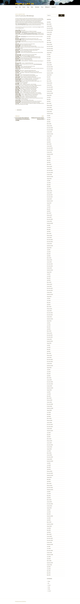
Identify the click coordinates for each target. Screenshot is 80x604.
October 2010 (49, 363)
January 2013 (49, 310)
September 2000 (50, 524)
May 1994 (48, 572)
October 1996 (49, 564)
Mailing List (47, 7)
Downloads (37, 7)
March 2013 (49, 306)
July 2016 (48, 225)
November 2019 (50, 150)
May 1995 (48, 570)
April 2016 (49, 231)
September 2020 (50, 133)
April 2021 (48, 121)
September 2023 (50, 72)
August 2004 (49, 477)
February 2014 (49, 284)
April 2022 (49, 101)
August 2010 (49, 367)
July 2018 (48, 180)
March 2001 (49, 522)
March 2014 (49, 282)
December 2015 (50, 239)
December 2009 (50, 381)
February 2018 (49, 190)
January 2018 (49, 192)
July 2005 (48, 463)
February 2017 (49, 215)
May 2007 (49, 434)
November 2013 (50, 290)
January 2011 (49, 357)
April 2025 (49, 40)
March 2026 (49, 24)
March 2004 (49, 483)
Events (24, 7)
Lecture (28, 55)
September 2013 (50, 294)
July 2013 (48, 298)
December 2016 (50, 219)
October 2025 (49, 32)
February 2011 (49, 355)
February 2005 (49, 471)
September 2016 (50, 223)
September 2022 (50, 93)
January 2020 (49, 146)
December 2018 (50, 170)
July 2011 (48, 345)
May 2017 (48, 209)
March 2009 (49, 398)
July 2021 (48, 115)
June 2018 (49, 182)
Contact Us (54, 7)
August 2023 (49, 74)
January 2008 (49, 422)
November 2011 (50, 337)
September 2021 (50, 113)
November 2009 (50, 383)
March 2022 (49, 103)
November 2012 (50, 314)
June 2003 (49, 493)
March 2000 (49, 534)
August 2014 (49, 272)
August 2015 (49, 247)
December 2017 (50, 194)
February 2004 (49, 485)
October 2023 (49, 70)
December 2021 (50, 109)
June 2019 (49, 158)
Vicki (24, 14)
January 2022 (49, 107)
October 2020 (49, 131)
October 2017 (49, 198)
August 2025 (49, 34)
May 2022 (48, 99)
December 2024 (50, 46)
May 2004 (49, 479)
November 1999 (50, 540)
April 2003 (49, 497)
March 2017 (49, 213)
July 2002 (48, 509)
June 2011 (48, 347)
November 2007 (50, 426)
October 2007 (49, 428)
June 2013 (49, 300)
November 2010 (50, 361)
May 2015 (48, 253)
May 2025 (49, 38)
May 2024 (49, 58)
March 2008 (49, 418)
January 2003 (49, 501)
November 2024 (50, 48)
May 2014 (48, 278)
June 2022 (49, 97)
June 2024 (49, 56)
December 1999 (50, 538)
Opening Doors (24, 32)
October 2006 (49, 446)
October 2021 (49, 111)
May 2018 (48, 184)
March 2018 (49, 188)
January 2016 (49, 237)
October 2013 (49, 292)
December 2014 (50, 263)
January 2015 (49, 261)
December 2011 (50, 335)
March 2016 (49, 233)
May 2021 (48, 119)
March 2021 (49, 123)
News (16, 7)
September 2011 (50, 341)
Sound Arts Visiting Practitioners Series (30, 33)
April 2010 (49, 375)
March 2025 (49, 42)
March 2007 (49, 438)
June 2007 (49, 432)
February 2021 (49, 125)
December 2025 (50, 28)
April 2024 (49, 60)
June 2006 (49, 450)
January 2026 (49, 26)
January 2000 (49, 536)
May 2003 (49, 495)
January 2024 (49, 64)
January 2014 (49, 286)
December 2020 (50, 127)
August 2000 (49, 526)
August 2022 (49, 95)
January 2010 (49, 379)
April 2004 (49, 481)
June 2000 (49, 528)
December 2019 (50, 148)
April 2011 (48, 351)
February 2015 (49, 259)
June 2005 (49, 465)
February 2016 (49, 235)
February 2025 (49, 44)
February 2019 (49, 166)
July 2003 (48, 491)
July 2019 (48, 156)
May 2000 (49, 530)
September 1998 (50, 554)
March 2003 (49, 499)
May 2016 (48, 229)
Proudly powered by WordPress (20, 601)
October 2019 (49, 152)
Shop (28, 7)
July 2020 (48, 137)
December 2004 (50, 473)
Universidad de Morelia (21, 23)
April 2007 (49, 436)
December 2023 (50, 66)
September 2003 (50, 489)
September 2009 (50, 387)
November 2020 (50, 129)
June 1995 (49, 568)
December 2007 (50, 424)
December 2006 (50, 444)
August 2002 (49, 507)
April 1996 (49, 566)
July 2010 (48, 369)
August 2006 (49, 448)
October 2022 (49, 91)
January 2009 (49, 402)
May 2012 (48, 326)
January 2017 (49, 217)
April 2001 (49, 520)
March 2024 (49, 62)
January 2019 (49, 168)
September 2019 (50, 154)
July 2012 (48, 322)
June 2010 (49, 371)
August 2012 (49, 320)
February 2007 (49, 440)
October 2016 (49, 221)
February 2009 (49, 400)
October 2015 (49, 243)
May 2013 (48, 302)
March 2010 (49, 377)
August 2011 (49, 343)
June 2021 (49, 117)
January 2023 (49, 85)
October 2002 (49, 505)
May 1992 (48, 574)
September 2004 (50, 475)
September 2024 (50, 50)
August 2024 (49, 52)
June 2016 (49, 227)
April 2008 (49, 416)
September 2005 (50, 461)
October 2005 (49, 459)
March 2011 (49, 353)
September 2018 (50, 176)
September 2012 (50, 318)
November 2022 (50, 89)
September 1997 (50, 562)
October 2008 (49, 406)
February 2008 (49, 420)
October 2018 (49, 174)
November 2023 (50, 68)
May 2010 (49, 373)
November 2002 (50, 503)
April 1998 (49, 558)
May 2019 (48, 160)
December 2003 (50, 487)
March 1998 (49, 560)
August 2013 (49, 296)
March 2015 (49, 257)
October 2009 (49, 385)
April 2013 (49, 304)
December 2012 (50, 312)
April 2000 (49, 532)
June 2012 (49, 324)
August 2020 (49, 135)
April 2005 (49, 469)
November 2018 (50, 172)
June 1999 (49, 548)
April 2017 (48, 211)
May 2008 (49, 414)
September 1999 (50, 544)
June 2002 (49, 511)
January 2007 (49, 442)
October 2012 (49, 316)
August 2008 (49, 410)
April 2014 (49, 280)
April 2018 (49, 186)
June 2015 (49, 251)
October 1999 (49, 542)
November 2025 (50, 30)
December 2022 (50, 87)
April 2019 (49, 162)
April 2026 (49, 22)
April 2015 (49, 255)
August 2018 (49, 178)
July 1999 (48, 546)
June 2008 (49, 412)
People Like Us (24, 4)
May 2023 (49, 76)
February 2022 (49, 105)
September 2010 (50, 365)
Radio (32, 7)
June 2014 (49, 276)
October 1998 (49, 552)
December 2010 (50, 359)
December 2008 (50, 404)
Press (42, 7)
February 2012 (49, 333)
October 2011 (49, 339)
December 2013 (50, 288)
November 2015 (50, 241)
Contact (49, 590)
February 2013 (49, 308)
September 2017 (50, 200)
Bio (20, 7)
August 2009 (49, 389)
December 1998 (50, 550)
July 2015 (48, 249)
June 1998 (49, 556)
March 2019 (49, 164)
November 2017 (50, 196)
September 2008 (50, 408)
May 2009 (49, 396)
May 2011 (48, 349)
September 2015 (50, 245)
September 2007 (50, 430)
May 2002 (49, 513)
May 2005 (49, 467)
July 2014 (48, 274)
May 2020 (49, 139)
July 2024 (48, 54)
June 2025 (49, 36)
